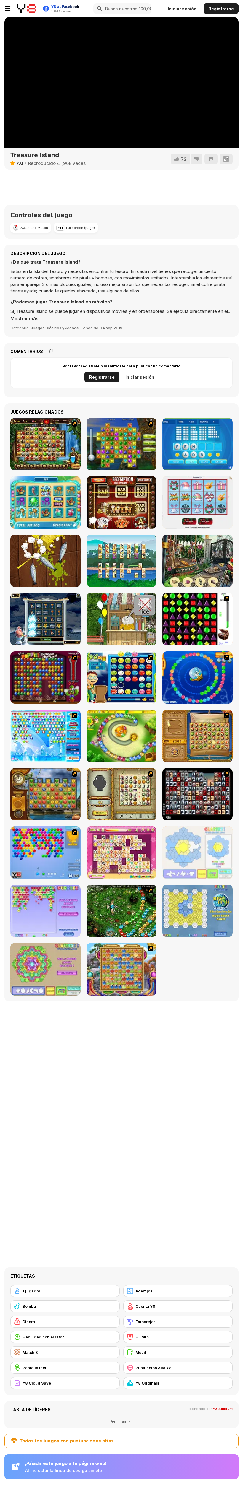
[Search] (98, 8)
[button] (24, 318)
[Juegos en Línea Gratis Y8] (26, 8)
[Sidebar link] (8, 8)
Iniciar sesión (182, 8)
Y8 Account (223, 1409)
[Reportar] (211, 159)
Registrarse (221, 8)
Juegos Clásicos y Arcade (55, 328)
